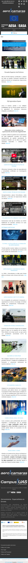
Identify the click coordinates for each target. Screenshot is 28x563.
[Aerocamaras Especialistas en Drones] (14, 8)
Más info (9, 82)
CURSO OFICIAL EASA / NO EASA (14, 418)
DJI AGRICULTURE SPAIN (14, 356)
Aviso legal (3, 549)
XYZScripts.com (20, 562)
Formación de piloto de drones (8, 545)
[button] (14, 45)
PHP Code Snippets (8, 562)
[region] (14, 45)
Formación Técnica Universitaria (14, 325)
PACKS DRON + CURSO (14, 450)
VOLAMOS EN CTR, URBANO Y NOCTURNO (14, 218)
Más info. (10, 198)
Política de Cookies (5, 547)
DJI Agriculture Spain (14, 101)
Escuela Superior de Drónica (14, 72)
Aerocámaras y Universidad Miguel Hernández (14, 269)
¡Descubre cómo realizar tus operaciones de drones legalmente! (14, 130)
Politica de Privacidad (6, 552)
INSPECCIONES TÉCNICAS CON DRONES (14, 192)
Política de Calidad (5, 554)
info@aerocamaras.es (8, 3)
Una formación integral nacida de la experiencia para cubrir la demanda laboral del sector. (13, 44)
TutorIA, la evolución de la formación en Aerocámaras (14, 244)
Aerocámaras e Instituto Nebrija (14, 297)
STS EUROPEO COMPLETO (14, 385)
